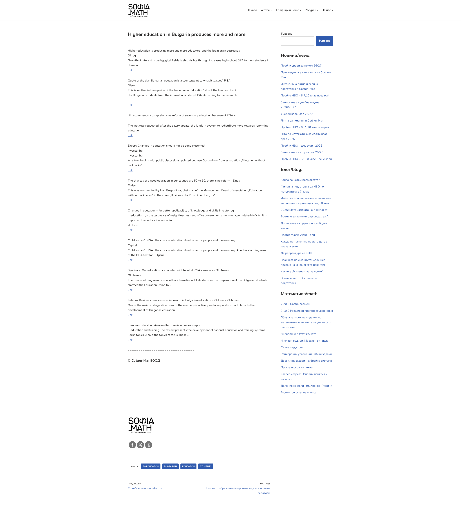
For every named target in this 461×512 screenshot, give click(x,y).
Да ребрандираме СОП (296, 253)
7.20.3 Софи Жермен (295, 304)
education (188, 466)
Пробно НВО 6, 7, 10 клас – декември (306, 159)
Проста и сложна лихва (297, 367)
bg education (151, 466)
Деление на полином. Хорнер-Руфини (306, 386)
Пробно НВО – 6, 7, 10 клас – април (305, 127)
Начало (252, 10)
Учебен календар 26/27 (297, 114)
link (130, 70)
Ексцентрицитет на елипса (299, 392)
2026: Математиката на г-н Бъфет (304, 210)
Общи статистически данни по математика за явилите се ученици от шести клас (306, 322)
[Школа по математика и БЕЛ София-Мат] (139, 10)
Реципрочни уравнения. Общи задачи (306, 354)
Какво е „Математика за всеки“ (302, 271)
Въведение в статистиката (298, 334)
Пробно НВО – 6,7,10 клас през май (305, 96)
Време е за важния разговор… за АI (305, 217)
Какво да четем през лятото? (300, 180)
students (206, 466)
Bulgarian (170, 466)
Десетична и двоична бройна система (306, 361)
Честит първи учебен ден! (298, 235)
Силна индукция (292, 347)
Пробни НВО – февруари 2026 (301, 146)
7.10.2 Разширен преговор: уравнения (307, 311)
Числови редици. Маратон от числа (304, 341)
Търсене (286, 34)
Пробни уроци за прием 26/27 (301, 66)
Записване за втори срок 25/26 (302, 152)
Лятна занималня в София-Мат (302, 121)
